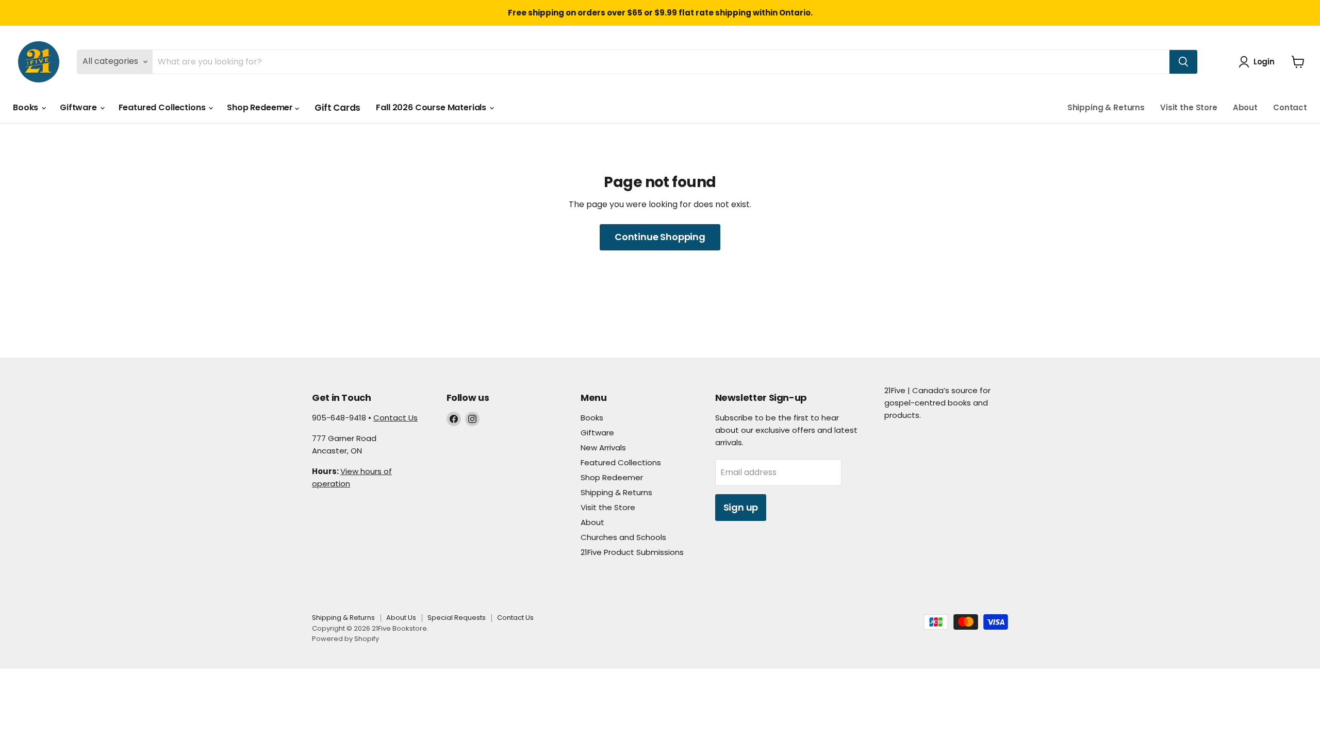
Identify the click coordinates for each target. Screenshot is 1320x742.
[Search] (1183, 62)
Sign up (740, 507)
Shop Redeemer (261, 107)
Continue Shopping (660, 236)
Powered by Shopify (345, 639)
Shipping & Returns (1106, 107)
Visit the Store (1188, 107)
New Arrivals (603, 447)
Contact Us (395, 417)
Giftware (79, 107)
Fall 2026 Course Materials (432, 107)
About (1245, 107)
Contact (1290, 107)
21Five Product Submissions (632, 552)
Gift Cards (337, 108)
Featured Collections (163, 107)
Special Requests (456, 617)
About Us (401, 617)
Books (26, 107)
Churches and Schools (623, 537)
